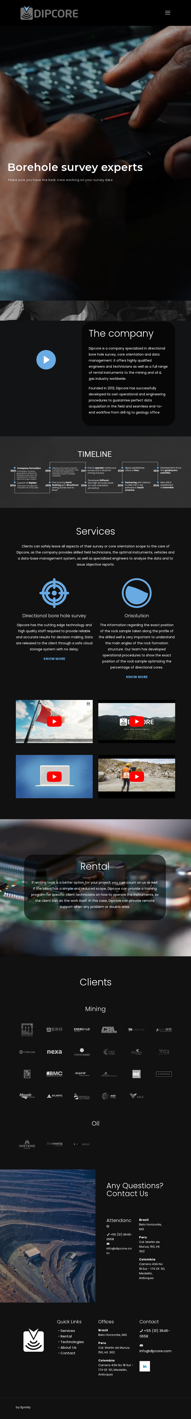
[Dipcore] (49, 13)
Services (68, 1330)
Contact (68, 1353)
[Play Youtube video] (54, 721)
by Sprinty (23, 1407)
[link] (46, 360)
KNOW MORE (54, 658)
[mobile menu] (168, 13)
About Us (68, 1347)
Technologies (72, 1341)
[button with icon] (145, 1366)
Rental (66, 1336)
